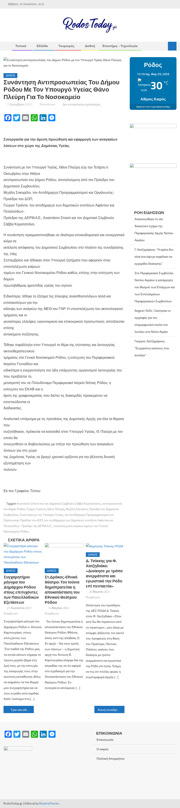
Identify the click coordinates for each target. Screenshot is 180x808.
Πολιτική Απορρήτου (111, 758)
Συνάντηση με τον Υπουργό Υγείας (41, 515)
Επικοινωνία (105, 739)
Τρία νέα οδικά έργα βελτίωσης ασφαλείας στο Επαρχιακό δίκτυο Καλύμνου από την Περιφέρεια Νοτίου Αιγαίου (22, 709)
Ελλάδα (42, 45)
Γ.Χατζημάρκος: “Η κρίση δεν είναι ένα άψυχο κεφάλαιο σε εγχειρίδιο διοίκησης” (154, 256)
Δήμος (10, 75)
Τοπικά (20, 45)
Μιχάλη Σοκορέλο (77, 509)
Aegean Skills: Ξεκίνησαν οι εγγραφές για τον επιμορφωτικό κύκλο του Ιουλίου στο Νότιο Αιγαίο (153, 321)
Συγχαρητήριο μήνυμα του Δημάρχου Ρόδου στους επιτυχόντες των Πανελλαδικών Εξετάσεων (21, 589)
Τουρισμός (66, 45)
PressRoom (47, 104)
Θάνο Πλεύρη (55, 509)
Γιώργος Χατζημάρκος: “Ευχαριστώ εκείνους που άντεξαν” (152, 348)
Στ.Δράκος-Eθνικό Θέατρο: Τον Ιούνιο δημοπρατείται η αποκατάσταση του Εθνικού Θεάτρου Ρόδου (62, 589)
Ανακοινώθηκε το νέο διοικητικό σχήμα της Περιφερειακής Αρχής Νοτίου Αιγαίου (154, 229)
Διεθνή (90, 45)
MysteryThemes (49, 803)
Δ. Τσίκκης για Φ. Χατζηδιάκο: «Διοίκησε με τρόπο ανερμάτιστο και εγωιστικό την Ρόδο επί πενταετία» (104, 573)
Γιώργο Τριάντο (36, 509)
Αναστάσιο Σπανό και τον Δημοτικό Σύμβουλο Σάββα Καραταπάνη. (58, 503)
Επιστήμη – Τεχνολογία (120, 45)
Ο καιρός (103, 749)
